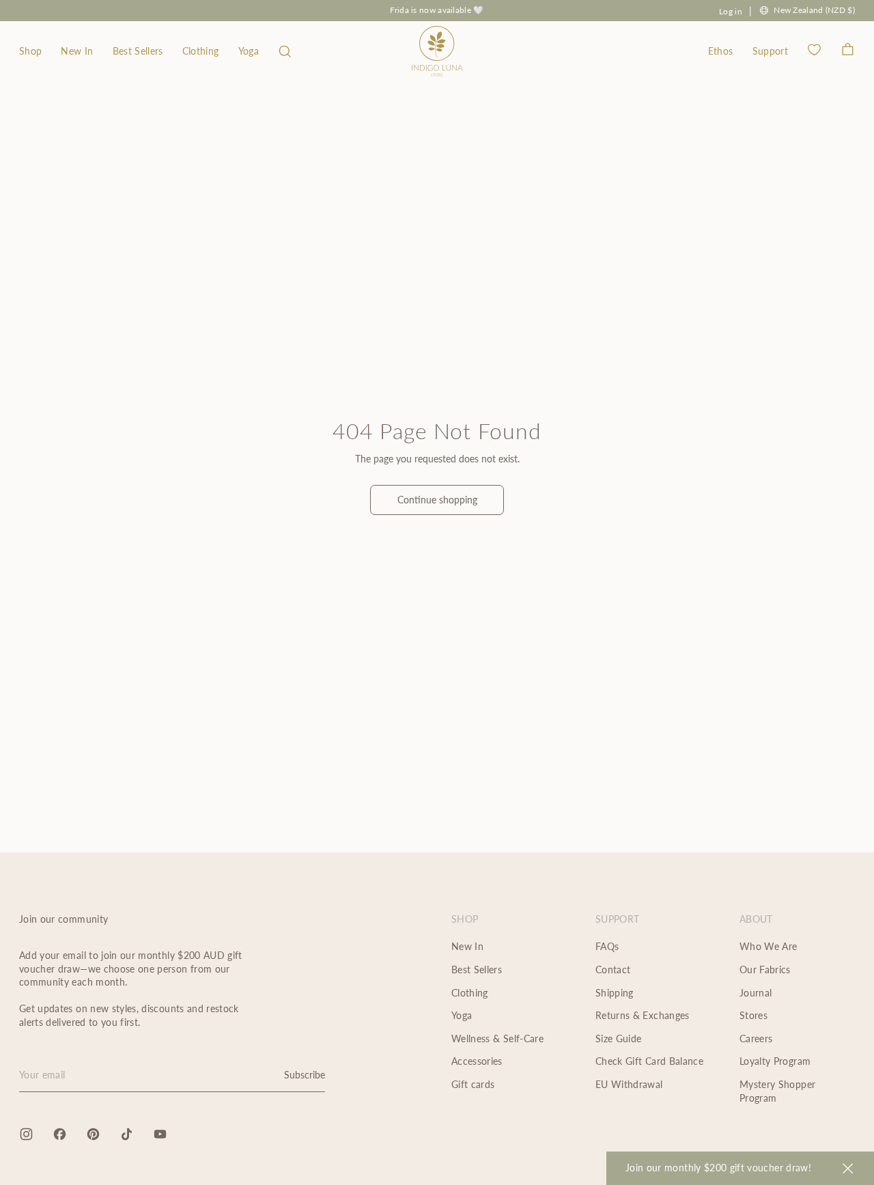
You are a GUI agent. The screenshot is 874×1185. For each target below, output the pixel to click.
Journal (755, 993)
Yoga (248, 51)
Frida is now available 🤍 (436, 10)
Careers (755, 1038)
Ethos (720, 51)
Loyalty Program (774, 1061)
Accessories (477, 1061)
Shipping (614, 993)
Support (770, 51)
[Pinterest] (93, 1134)
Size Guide (618, 1038)
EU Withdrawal (629, 1084)
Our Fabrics (765, 969)
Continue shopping (437, 499)
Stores (753, 1015)
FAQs (607, 946)
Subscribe (304, 1075)
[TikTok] (126, 1134)
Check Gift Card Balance (649, 1061)
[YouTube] (160, 1134)
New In (77, 51)
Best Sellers (138, 51)
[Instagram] (26, 1134)
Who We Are (768, 946)
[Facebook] (60, 1134)
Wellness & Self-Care (497, 1038)
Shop (30, 51)
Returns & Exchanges (642, 1015)
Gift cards (473, 1084)
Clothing (200, 51)
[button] (285, 51)
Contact (612, 969)
